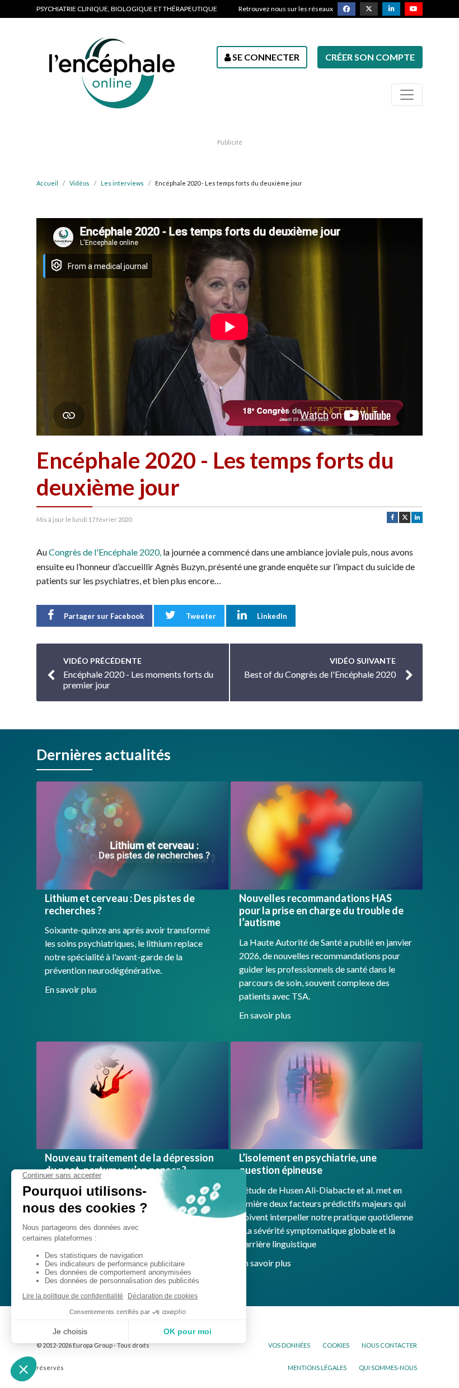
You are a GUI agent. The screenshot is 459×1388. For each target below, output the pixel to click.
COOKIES (335, 1345)
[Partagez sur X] (404, 517)
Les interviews (122, 183)
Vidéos (79, 183)
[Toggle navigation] (407, 95)
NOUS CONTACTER (389, 1345)
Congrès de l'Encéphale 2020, (105, 552)
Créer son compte (370, 57)
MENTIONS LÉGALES (317, 1367)
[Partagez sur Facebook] (392, 517)
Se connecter (265, 57)
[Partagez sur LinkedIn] (417, 517)
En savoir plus (71, 989)
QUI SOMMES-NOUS (388, 1367)
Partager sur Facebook (103, 616)
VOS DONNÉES (289, 1345)
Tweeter (200, 616)
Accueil (47, 183)
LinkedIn (271, 616)
